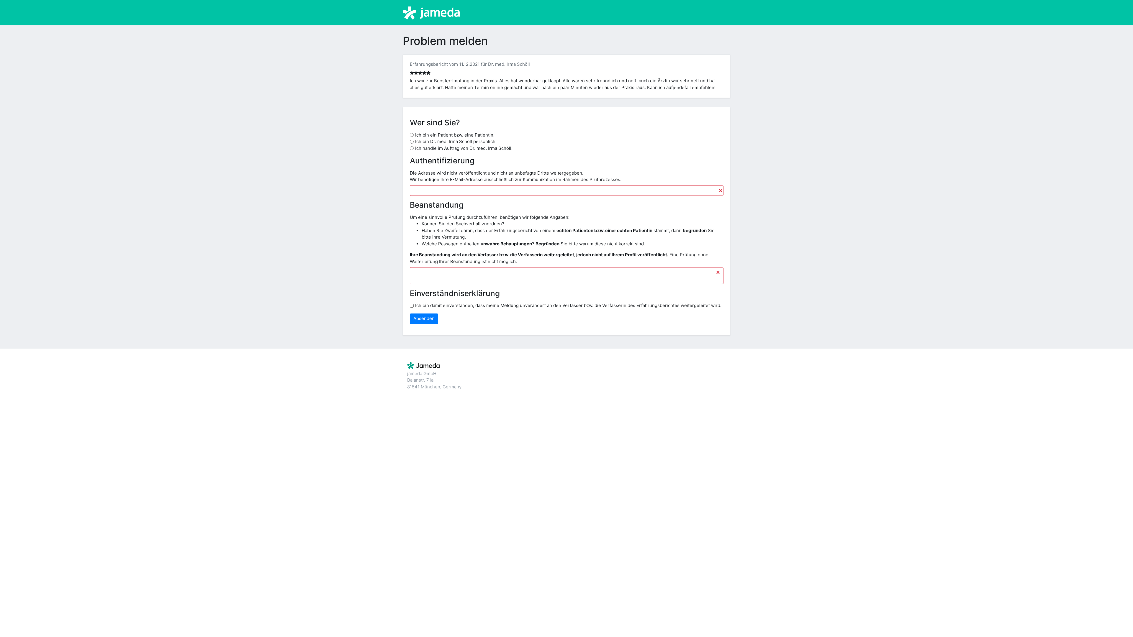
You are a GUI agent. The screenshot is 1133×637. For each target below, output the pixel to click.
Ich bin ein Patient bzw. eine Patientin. (455, 135)
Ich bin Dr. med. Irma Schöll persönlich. (456, 141)
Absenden (424, 318)
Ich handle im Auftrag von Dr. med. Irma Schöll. (464, 148)
